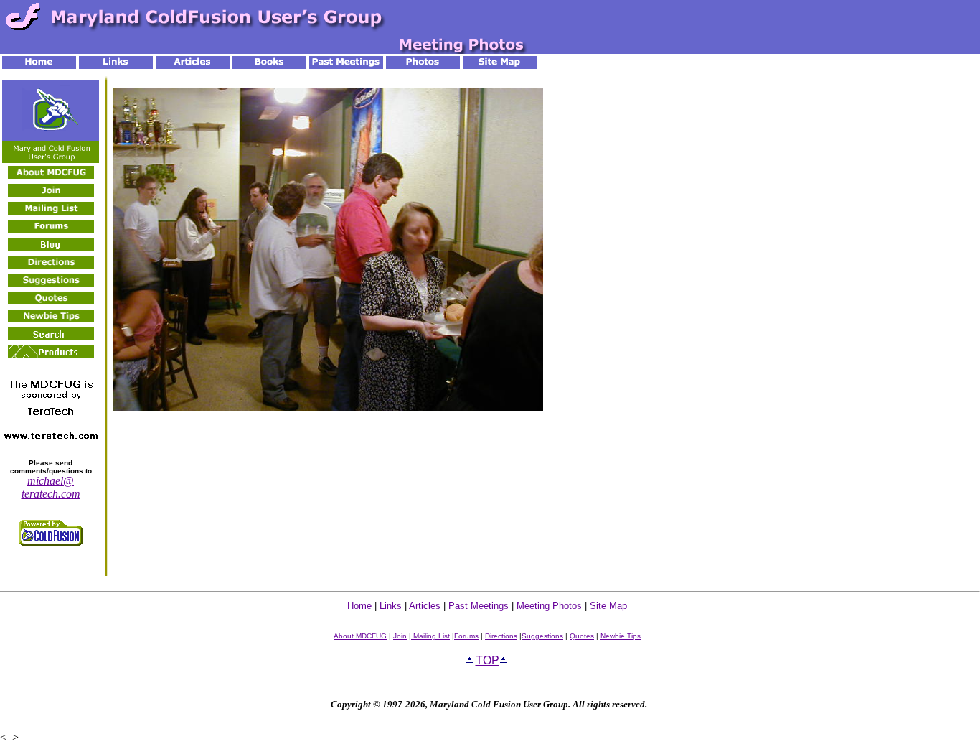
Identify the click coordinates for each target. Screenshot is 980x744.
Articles (426, 605)
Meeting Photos (549, 605)
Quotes (582, 636)
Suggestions (542, 636)
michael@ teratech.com (51, 487)
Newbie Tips (620, 636)
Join (400, 636)
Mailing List (430, 636)
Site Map (608, 605)
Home (359, 605)
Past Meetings (478, 605)
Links (391, 605)
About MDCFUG (360, 636)
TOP (487, 660)
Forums (466, 636)
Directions (501, 636)
